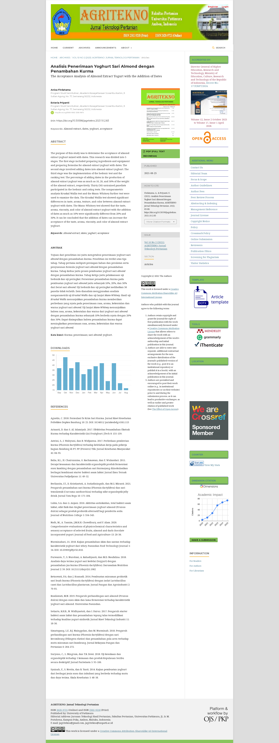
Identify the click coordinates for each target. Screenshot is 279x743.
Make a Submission (204, 540)
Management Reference (204, 209)
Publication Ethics (201, 251)
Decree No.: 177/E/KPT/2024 (205, 84)
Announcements (105, 47)
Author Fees (197, 191)
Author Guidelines (201, 185)
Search (220, 47)
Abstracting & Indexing (204, 203)
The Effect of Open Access (164, 409)
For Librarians (197, 570)
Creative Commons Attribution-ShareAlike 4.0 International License (160, 293)
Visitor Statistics (200, 263)
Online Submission (201, 239)
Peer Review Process (202, 197)
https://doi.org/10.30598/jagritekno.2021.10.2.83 (82, 120)
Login (225, 6)
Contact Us (197, 167)
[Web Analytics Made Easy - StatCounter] (197, 465)
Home (54, 47)
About (125, 47)
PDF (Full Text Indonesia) (154, 153)
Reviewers (196, 245)
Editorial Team (199, 173)
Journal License (200, 215)
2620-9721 (62, 709)
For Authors (195, 565)
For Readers (195, 560)
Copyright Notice (200, 221)
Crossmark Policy (200, 233)
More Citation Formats (158, 221)
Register (213, 6)
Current (68, 47)
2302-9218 (95, 709)
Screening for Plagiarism (205, 257)
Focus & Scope (199, 179)
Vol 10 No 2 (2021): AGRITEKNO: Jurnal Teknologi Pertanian (105, 57)
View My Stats (212, 465)
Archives (84, 47)
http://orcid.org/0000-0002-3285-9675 (69, 112)
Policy (194, 227)
